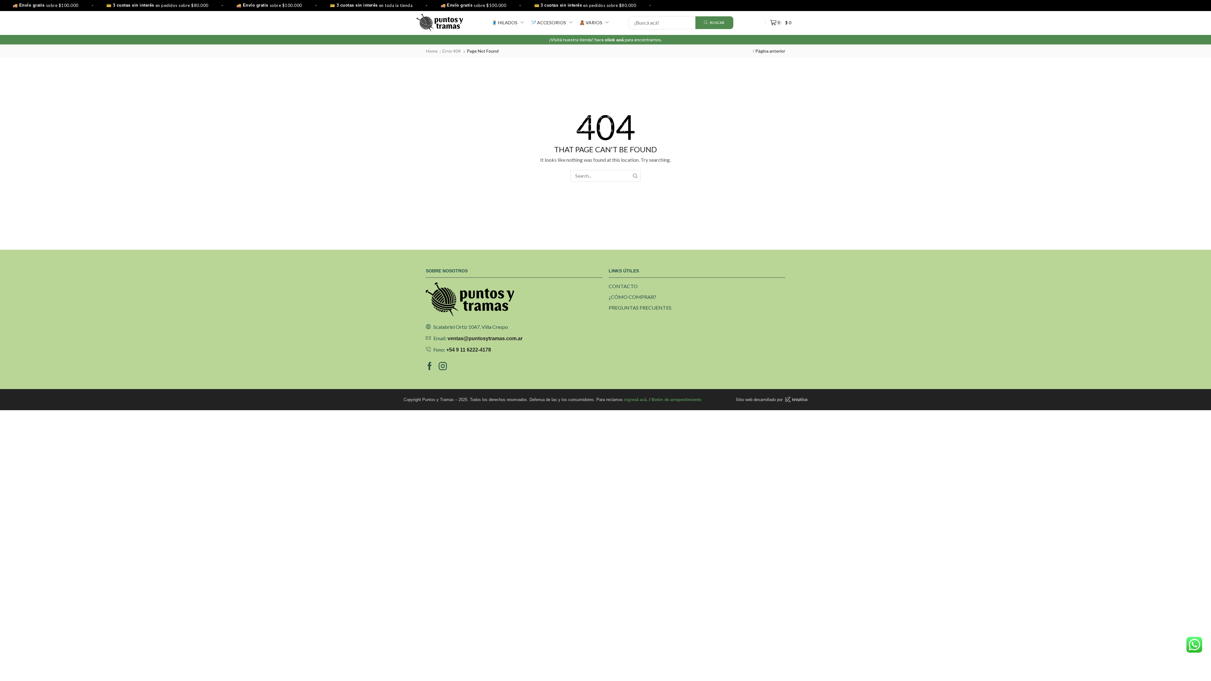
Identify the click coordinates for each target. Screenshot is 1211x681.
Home (432, 51)
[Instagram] (443, 366)
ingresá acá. (636, 399)
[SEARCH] (635, 176)
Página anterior (770, 51)
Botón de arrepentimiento (676, 399)
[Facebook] (430, 366)
